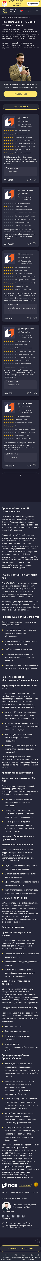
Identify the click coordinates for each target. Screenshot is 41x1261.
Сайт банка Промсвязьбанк (20, 1248)
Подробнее (33, 4)
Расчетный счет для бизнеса (12, 11)
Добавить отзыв (21, 106)
